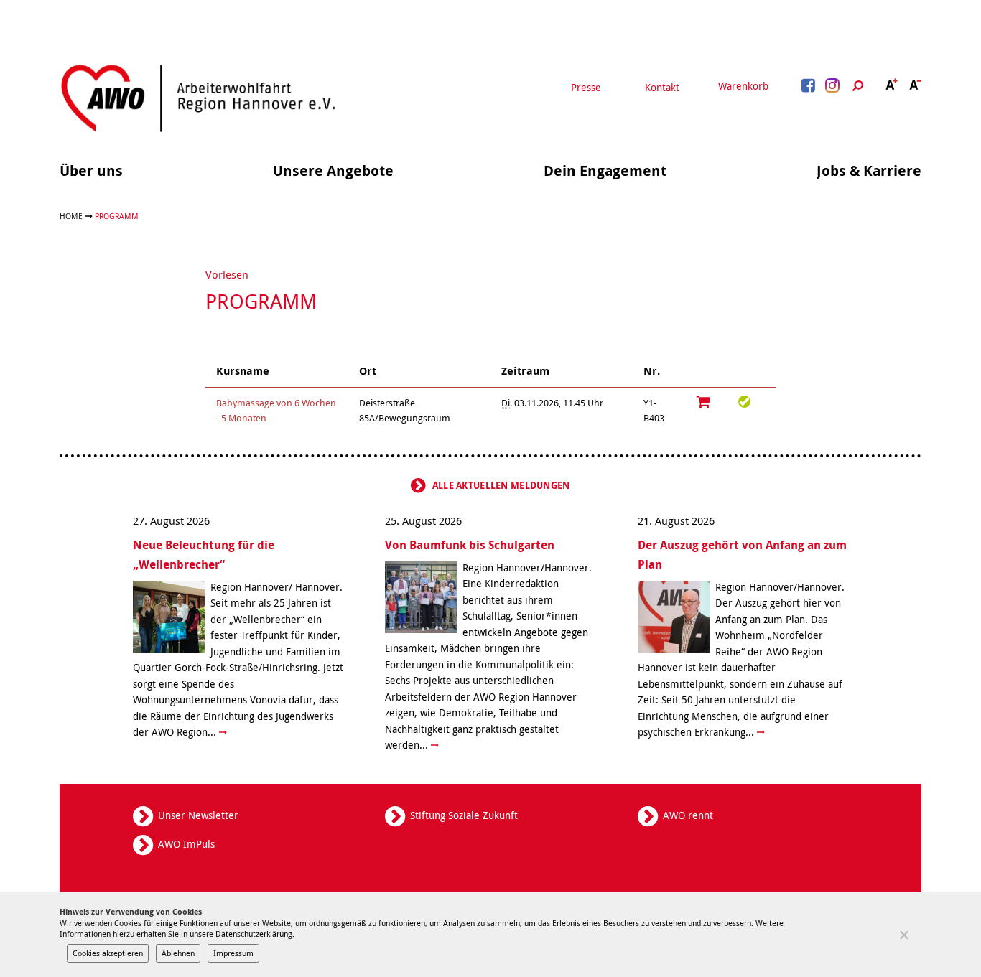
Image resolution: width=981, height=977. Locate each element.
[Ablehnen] (903, 934)
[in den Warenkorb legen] (704, 401)
